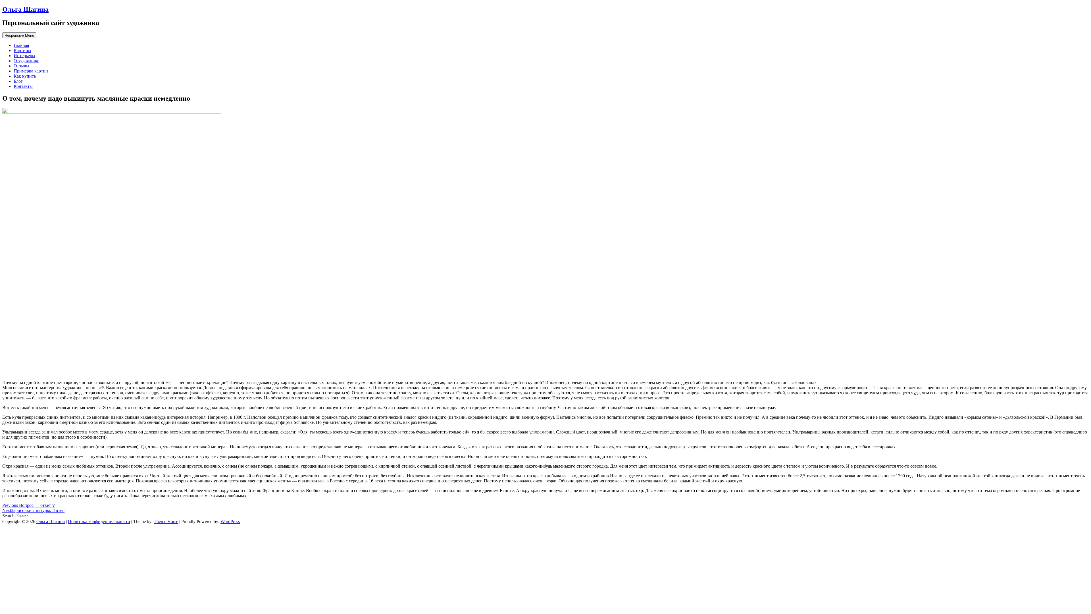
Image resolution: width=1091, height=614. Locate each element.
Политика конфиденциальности (99, 521)
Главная (21, 45)
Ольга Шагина (25, 9)
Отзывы (21, 65)
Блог (18, 81)
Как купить (25, 76)
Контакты (23, 86)
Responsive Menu (19, 35)
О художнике (26, 60)
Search (9, 515)
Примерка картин (31, 71)
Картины (22, 50)
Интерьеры (24, 55)
